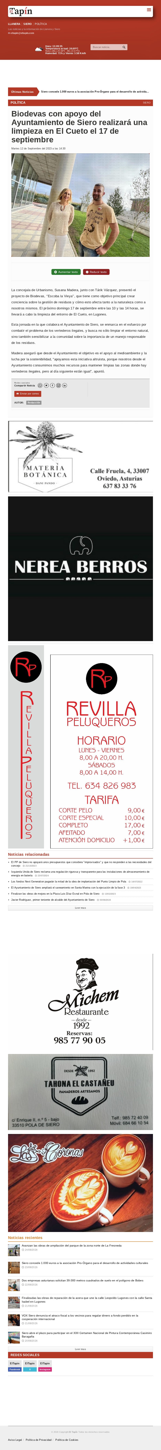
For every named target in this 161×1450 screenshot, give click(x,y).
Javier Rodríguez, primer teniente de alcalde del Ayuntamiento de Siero (61, 899)
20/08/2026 (30, 1340)
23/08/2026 (30, 1267)
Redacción (34, 402)
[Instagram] (58, 385)
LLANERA (14, 24)
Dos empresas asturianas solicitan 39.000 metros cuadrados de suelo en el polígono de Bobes (92, 91)
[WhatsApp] (40, 385)
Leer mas (80, 908)
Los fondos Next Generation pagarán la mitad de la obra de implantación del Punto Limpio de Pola (76, 881)
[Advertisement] (82, 74)
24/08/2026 (30, 1249)
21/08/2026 (30, 1306)
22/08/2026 (30, 1284)
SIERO (27, 24)
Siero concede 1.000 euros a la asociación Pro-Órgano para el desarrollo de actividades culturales (85, 1263)
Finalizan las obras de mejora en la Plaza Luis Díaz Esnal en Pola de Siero (63, 893)
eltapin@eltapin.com (22, 33)
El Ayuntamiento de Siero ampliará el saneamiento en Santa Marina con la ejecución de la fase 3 (76, 887)
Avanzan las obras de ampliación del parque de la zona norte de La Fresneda (72, 1245)
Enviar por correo (27, 393)
